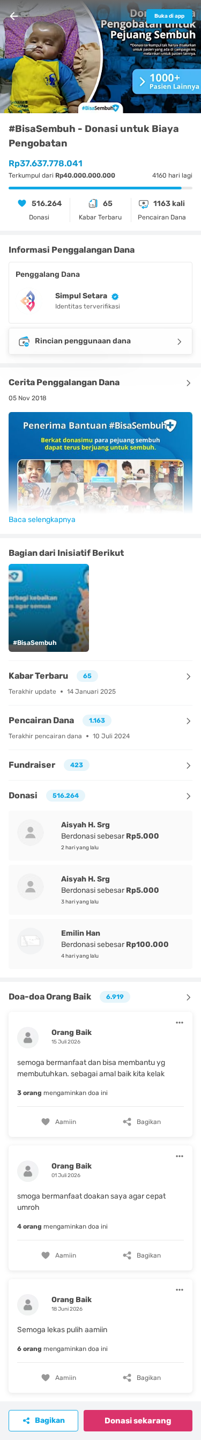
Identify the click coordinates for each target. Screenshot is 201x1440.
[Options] (179, 1022)
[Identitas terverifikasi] (113, 296)
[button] (100, 1073)
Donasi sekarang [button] (138, 1421)
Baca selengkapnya (42, 519)
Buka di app (169, 16)
